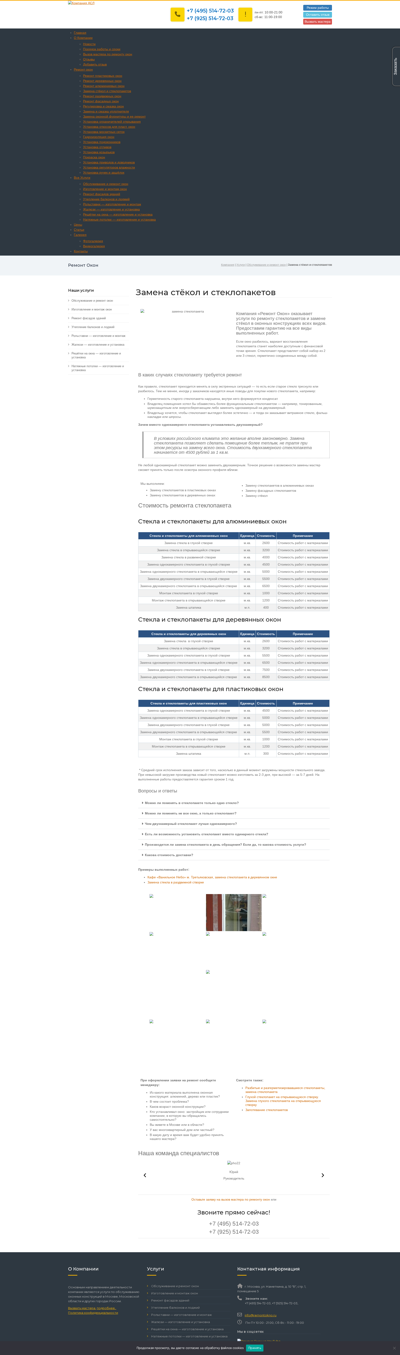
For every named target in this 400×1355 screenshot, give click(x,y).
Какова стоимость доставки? (169, 855)
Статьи (79, 230)
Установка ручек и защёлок (103, 172)
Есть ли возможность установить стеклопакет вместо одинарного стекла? (206, 834)
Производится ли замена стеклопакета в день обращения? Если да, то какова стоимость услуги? (225, 844)
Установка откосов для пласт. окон (109, 126)
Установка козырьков (99, 152)
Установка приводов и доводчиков (109, 162)
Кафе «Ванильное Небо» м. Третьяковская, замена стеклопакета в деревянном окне (212, 877)
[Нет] (394, 1348)
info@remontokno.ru (260, 1315)
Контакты (81, 251)
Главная (80, 32)
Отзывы (89, 59)
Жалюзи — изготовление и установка (111, 209)
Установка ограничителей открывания (112, 121)
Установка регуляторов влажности (109, 167)
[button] (234, 803)
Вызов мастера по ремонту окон (107, 54)
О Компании (83, 38)
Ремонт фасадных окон (101, 101)
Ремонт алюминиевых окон (104, 86)
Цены (78, 224)
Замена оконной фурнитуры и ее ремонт (114, 116)
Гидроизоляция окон (98, 137)
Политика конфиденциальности (93, 1312)
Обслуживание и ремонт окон (105, 184)
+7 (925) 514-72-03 (210, 18)
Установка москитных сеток (104, 132)
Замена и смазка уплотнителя (106, 111)
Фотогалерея (93, 241)
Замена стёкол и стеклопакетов (107, 91)
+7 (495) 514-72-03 (210, 11)
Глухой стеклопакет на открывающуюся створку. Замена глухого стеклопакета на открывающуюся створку (283, 1101)
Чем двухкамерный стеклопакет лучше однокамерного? (191, 824)
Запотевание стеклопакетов (266, 1110)
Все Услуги (82, 177)
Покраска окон (94, 157)
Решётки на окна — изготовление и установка (118, 214)
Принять (254, 1348)
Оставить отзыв (317, 14)
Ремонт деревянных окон (102, 81)
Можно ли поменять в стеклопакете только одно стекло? (192, 803)
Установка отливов (97, 147)
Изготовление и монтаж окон (105, 189)
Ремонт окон (83, 69)
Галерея (80, 235)
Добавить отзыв (95, 64)
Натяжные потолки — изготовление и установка (119, 219)
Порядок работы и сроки (101, 49)
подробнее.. (106, 1308)
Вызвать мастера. (82, 1308)
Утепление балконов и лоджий (106, 199)
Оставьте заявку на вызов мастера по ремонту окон (230, 1199)
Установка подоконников (101, 142)
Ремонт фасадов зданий (101, 194)
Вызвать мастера (318, 21)
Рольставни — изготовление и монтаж (112, 204)
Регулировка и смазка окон (103, 106)
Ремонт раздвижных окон (102, 96)
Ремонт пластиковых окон (102, 76)
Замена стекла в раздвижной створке (175, 882)
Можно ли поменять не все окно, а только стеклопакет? (191, 813)
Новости (89, 44)
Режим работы (318, 7)
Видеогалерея (94, 246)
